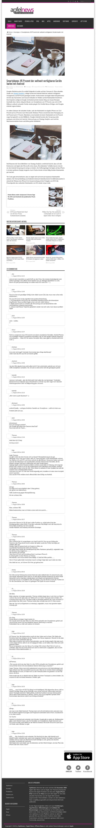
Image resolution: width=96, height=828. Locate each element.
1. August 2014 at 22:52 (18, 536)
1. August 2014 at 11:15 (18, 276)
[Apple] (77, 1)
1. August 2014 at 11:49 (18, 291)
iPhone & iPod (29, 21)
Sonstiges (11, 26)
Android (60, 86)
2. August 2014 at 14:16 (18, 658)
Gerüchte (75, 21)
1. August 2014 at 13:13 (18, 392)
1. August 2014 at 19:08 (18, 504)
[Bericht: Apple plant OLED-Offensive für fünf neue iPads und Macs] (16, 250)
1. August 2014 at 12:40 (18, 349)
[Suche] (89, 1)
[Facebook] (73, 1)
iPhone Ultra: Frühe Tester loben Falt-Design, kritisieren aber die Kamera (15, 239)
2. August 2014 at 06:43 (18, 571)
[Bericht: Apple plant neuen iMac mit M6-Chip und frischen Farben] (35, 230)
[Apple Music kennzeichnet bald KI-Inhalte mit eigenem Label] (35, 250)
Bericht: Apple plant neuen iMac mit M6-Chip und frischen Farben (35, 239)
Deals (9, 21)
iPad (37, 21)
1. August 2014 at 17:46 (18, 437)
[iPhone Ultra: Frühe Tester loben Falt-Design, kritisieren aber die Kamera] (16, 230)
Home (10, 32)
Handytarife (18, 21)
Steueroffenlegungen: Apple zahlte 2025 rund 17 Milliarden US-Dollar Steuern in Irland (55, 239)
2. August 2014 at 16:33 (18, 686)
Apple (49, 21)
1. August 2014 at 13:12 (18, 377)
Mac (43, 21)
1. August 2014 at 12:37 (18, 331)
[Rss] (68, 1)
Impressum (9, 794)
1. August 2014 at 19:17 (18, 519)
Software (66, 21)
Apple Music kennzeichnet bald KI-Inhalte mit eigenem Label (35, 258)
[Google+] (71, 1)
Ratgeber (20, 26)
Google (11, 88)
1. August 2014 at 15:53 (18, 420)
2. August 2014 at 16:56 (18, 705)
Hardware (56, 21)
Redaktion (9, 791)
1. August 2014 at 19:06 (18, 484)
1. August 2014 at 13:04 (18, 363)
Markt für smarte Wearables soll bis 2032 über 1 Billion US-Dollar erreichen (55, 259)
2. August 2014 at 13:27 (18, 633)
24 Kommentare (50, 86)
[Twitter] (75, 1)
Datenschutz (10, 797)
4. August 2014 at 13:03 (18, 733)
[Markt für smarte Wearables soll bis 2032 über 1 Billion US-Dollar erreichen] (55, 250)
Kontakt (8, 788)
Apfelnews (9, 785)
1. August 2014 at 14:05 (18, 405)
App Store (84, 21)
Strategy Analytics (18, 93)
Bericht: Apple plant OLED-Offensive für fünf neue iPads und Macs (15, 259)
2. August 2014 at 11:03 (18, 614)
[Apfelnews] (21, 10)
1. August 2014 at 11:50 (18, 317)
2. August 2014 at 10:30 (18, 590)
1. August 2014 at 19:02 (18, 452)
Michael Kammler (19, 86)
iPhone (8, 815)
